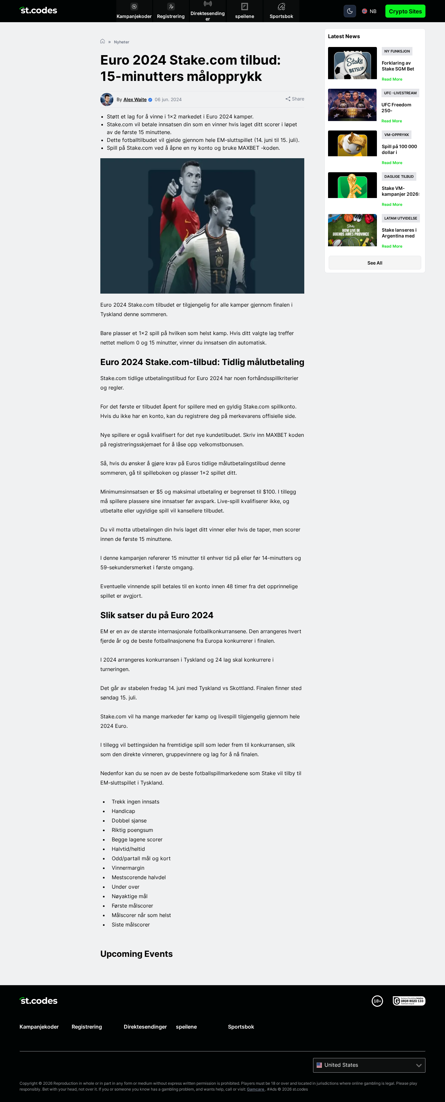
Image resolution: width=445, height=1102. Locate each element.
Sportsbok (241, 1026)
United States (341, 1065)
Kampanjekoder (39, 1026)
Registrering (87, 1026)
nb (373, 11)
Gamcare (256, 1089)
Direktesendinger (145, 1026)
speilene (186, 1026)
